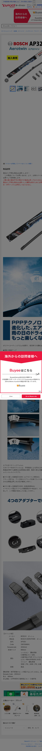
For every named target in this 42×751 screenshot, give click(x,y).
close (11, 396)
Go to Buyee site (31, 396)
